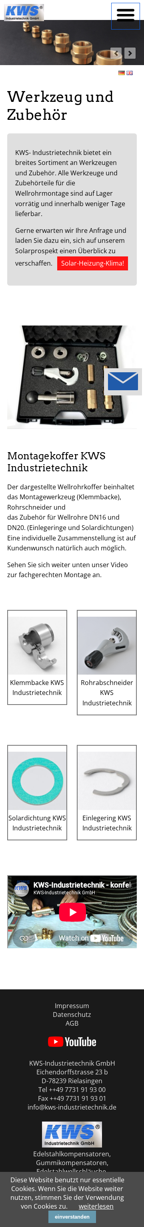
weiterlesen (96, 1206)
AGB (72, 1023)
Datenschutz (72, 1014)
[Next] (130, 53)
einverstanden (72, 1217)
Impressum (72, 1005)
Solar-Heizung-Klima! (92, 263)
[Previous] (116, 53)
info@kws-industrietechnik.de (72, 1107)
